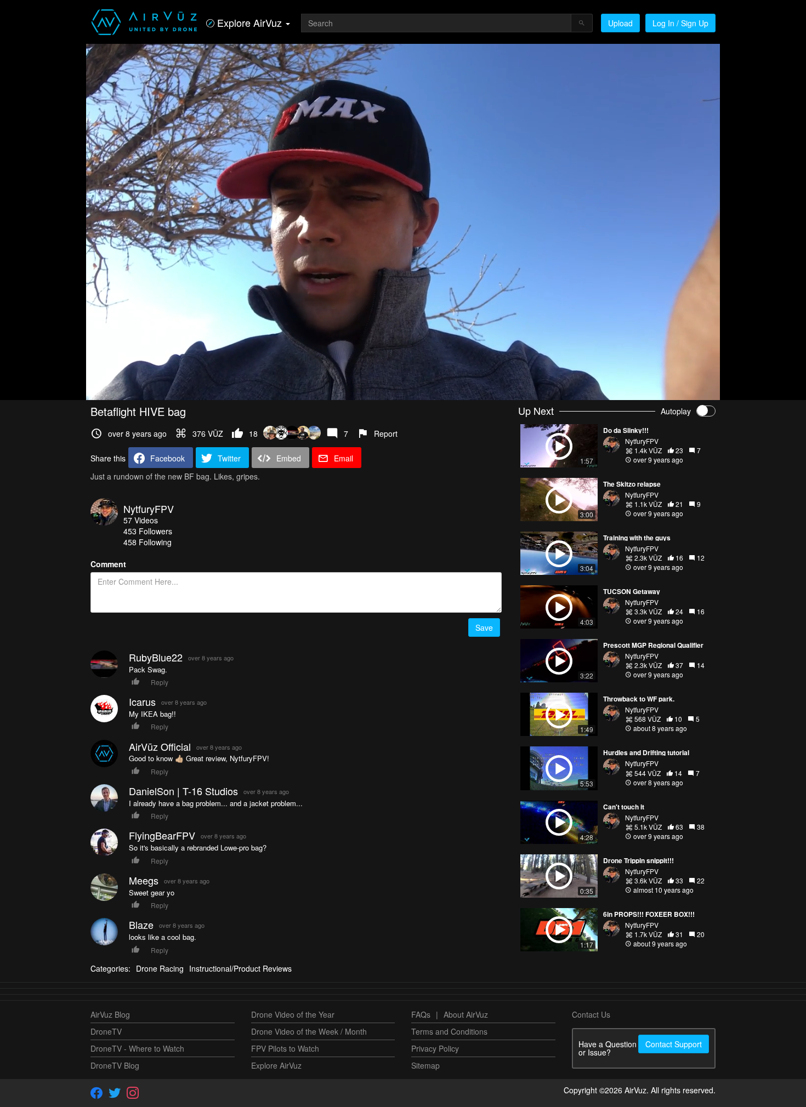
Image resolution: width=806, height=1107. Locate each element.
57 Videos (140, 520)
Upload (620, 23)
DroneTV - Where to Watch (137, 1048)
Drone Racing (160, 968)
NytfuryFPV (148, 508)
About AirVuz (466, 1014)
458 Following (147, 542)
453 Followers (147, 531)
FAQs (420, 1014)
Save (484, 627)
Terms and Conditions (449, 1031)
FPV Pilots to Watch (285, 1048)
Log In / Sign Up (680, 23)
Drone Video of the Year (292, 1014)
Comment (108, 563)
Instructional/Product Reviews (240, 968)
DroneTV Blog (114, 1065)
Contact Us (591, 1014)
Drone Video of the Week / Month (309, 1031)
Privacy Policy (435, 1048)
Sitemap (425, 1065)
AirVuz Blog (110, 1014)
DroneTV (106, 1031)
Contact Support (673, 1043)
